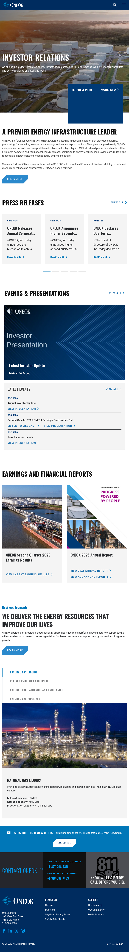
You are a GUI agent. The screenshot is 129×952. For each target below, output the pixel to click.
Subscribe (64, 843)
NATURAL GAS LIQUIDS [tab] (23, 672)
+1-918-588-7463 (58, 878)
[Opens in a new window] (107, 870)
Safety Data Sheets (55, 919)
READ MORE (14, 257)
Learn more (15, 179)
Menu (124, 5)
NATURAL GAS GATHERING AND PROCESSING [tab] (36, 690)
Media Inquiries (96, 914)
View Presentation (22, 408)
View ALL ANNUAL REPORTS (89, 576)
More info (108, 89)
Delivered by (115, 944)
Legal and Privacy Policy (57, 914)
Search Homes (115, 5)
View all (117, 202)
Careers (49, 905)
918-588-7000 (9, 923)
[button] (89, 271)
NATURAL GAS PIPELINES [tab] (25, 699)
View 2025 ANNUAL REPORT (89, 570)
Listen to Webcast (22, 425)
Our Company (95, 905)
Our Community (96, 909)
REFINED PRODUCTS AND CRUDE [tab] (29, 681)
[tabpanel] (64, 760)
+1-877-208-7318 (58, 867)
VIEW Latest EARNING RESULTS (28, 574)
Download (17, 373)
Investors (50, 909)
